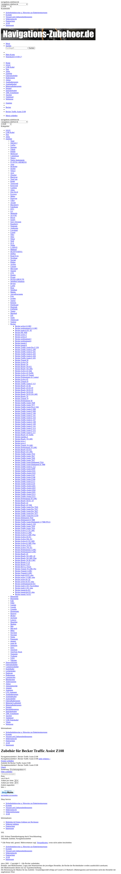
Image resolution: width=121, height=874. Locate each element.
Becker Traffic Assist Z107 (25, 475)
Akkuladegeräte (11, 686)
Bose (12, 288)
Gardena (13, 188)
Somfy (12, 220)
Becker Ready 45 (21, 554)
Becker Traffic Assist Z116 (25, 484)
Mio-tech (13, 628)
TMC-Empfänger (12, 714)
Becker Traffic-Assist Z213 (25, 494)
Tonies (12, 311)
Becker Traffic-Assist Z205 (25, 492)
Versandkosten (42, 843)
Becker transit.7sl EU (23, 594)
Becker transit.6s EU (23, 590)
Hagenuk (13, 307)
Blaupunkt (14, 596)
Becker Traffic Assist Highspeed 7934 (29, 462)
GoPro (12, 145)
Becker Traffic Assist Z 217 (25, 433)
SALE (8, 130)
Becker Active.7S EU (23, 545)
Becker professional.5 (23, 339)
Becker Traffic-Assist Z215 (25, 496)
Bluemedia (14, 599)
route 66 (13, 643)
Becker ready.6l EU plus (24, 575)
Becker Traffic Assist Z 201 (25, 352)
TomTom (13, 650)
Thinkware (14, 320)
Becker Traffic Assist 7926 (25, 458)
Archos (13, 264)
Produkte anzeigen (8, 774)
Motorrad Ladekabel (13, 703)
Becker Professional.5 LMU (25, 550)
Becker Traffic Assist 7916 (25, 528)
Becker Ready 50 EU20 (24, 392)
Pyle (12, 296)
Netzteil (8, 707)
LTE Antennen (11, 692)
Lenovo (13, 620)
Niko (12, 235)
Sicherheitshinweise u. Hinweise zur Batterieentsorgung (26, 13)
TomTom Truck (16, 652)
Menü (8, 44)
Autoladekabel (11, 697)
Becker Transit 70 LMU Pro (25, 569)
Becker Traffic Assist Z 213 (25, 428)
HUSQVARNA (16, 252)
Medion (13, 624)
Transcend (14, 183)
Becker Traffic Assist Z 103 (25, 418)
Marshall (13, 313)
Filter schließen (6, 772)
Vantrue (13, 322)
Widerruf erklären (12, 824)
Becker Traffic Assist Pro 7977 (26, 513)
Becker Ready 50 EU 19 (24, 501)
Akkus (8, 684)
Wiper (12, 239)
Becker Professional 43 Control (27, 377)
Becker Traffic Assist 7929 (25, 526)
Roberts (13, 303)
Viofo (12, 318)
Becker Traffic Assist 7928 (25, 403)
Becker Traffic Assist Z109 (25, 479)
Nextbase (13, 258)
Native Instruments (17, 160)
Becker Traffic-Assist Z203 (25, 488)
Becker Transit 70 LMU (24, 445)
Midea (12, 196)
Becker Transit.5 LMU (23, 571)
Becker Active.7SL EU (23, 548)
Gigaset (13, 267)
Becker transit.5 (21, 343)
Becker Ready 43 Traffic (24, 435)
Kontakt (9, 15)
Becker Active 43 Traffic (24, 373)
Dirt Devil (14, 192)
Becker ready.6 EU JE (23, 330)
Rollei (12, 181)
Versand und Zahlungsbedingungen (19, 17)
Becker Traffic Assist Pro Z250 (26, 516)
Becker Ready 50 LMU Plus (26, 558)
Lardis (12, 286)
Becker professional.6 (23, 341)
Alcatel (13, 203)
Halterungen (10, 675)
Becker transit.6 (21, 345)
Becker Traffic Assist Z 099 (25, 411)
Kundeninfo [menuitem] (24, 17)
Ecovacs (13, 194)
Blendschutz (10, 680)
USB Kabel (10, 132)
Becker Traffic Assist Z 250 (25, 524)
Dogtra (13, 275)
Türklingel (9, 718)
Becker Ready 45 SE (23, 386)
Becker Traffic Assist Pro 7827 (26, 511)
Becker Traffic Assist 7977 (25, 405)
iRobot (12, 616)
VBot (12, 201)
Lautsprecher (10, 677)
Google (13, 607)
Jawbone (13, 618)
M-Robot (13, 166)
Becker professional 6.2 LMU (26, 328)
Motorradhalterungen (13, 705)
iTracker (13, 175)
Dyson (12, 277)
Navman (13, 635)
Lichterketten (10, 671)
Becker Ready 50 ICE (23, 367)
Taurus (12, 301)
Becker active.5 (21, 335)
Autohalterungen (12, 694)
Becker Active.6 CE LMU (25, 541)
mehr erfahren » (44, 759)
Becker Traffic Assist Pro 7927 (26, 509)
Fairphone (14, 207)
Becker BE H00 (21, 333)
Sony (12, 648)
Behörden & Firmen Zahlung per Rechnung (22, 822)
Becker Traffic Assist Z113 (25, 482)
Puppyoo (13, 198)
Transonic (14, 654)
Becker (13, 324)
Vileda (12, 149)
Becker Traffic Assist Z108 (25, 477)
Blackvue (13, 177)
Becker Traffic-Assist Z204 (25, 490)
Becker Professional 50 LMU (26, 499)
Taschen (9, 716)
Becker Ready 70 (21, 396)
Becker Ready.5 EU (22, 565)
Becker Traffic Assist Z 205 (25, 358)
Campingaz (14, 156)
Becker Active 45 (21, 379)
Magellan (13, 622)
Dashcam (9, 673)
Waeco (12, 158)
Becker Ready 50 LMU (24, 369)
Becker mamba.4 (21, 437)
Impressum (10, 25)
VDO (12, 658)
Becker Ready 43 (21, 503)
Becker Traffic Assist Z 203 (25, 354)
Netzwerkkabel (11, 662)
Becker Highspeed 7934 (24, 518)
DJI (11, 315)
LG (11, 211)
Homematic (14, 611)
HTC (12, 209)
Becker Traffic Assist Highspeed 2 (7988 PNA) (32, 522)
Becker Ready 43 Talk (23, 505)
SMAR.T (13, 143)
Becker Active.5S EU (23, 537)
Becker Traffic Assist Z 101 (25, 416)
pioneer (13, 641)
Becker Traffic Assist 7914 (25, 454)
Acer (12, 173)
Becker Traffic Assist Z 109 (25, 424)
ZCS (12, 243)
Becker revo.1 (20, 441)
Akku (8, 137)
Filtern (3, 767)
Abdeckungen (11, 682)
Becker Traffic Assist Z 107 (25, 420)
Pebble (12, 152)
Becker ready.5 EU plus (24, 588)
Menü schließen (11, 116)
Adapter (9, 688)
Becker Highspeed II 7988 (25, 520)
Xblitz (12, 245)
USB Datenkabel (12, 720)
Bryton (13, 284)
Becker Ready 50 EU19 (24, 390)
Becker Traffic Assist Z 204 (25, 356)
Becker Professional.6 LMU (25, 552)
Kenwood (14, 186)
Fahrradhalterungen (13, 701)
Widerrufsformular (12, 812)
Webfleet (13, 290)
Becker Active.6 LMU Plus (25, 543)
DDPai (13, 254)
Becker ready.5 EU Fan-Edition (27, 586)
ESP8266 (13, 309)
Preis (3, 776)
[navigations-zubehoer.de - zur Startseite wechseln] (48, 40)
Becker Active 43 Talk (23, 371)
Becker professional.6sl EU (25, 584)
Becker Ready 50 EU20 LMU (26, 394)
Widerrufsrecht (11, 19)
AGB (8, 23)
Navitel (13, 260)
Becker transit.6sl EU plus (25, 592)
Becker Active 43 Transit (24, 375)
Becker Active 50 (21, 362)
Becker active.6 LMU (23, 326)
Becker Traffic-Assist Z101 (25, 471)
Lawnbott (14, 230)
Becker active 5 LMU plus (25, 577)
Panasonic (14, 639)
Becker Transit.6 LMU (23, 573)
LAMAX (13, 247)
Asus (12, 164)
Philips (12, 262)
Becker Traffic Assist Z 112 (25, 467)
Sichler (13, 169)
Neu (7, 135)
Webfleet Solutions (17, 281)
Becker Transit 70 (21, 398)
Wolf (12, 241)
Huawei (13, 614)
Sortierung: (5, 769)
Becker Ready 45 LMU (24, 452)
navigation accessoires (9, 795)
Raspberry (14, 224)
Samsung (13, 645)
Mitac (12, 631)
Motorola (13, 213)
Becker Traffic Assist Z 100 (25, 413)
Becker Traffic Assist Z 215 (25, 430)
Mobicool (14, 154)
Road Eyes (14, 256)
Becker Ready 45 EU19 (24, 388)
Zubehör (9, 139)
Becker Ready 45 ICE (23, 450)
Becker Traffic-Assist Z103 (25, 473)
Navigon (13, 633)
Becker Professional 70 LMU (26, 447)
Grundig (13, 609)
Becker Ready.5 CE (22, 562)
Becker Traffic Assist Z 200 (25, 350)
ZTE (12, 273)
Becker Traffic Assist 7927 (25, 460)
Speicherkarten (11, 711)
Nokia (12, 637)
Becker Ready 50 (21, 364)
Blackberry (14, 205)
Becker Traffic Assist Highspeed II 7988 (30, 464)
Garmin (13, 605)
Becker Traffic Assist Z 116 (25, 426)
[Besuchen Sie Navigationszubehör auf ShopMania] (7, 793)
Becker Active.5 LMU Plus (25, 535)
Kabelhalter (10, 669)
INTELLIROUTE (17, 279)
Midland (13, 249)
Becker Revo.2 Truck (23, 567)
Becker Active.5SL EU (23, 539)
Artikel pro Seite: (7, 781)
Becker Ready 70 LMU (24, 439)
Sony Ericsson (15, 222)
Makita (13, 292)
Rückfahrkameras (12, 709)
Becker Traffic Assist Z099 (25, 469)
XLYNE (13, 215)
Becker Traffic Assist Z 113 (25, 384)
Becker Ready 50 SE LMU (25, 560)
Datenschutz (10, 21)
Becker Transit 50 (21, 360)
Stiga (12, 237)
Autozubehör (10, 699)
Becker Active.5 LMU (23, 533)
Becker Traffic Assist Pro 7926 (26, 507)
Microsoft (14, 269)
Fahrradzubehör (11, 665)
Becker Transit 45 (21, 381)
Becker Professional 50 (23, 401)
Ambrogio (14, 228)
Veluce (12, 171)
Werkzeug (9, 724)
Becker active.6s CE (22, 579)
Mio (11, 626)
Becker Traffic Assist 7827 (25, 456)
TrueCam (13, 179)
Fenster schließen (7, 761)
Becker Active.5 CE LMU (25, 530)
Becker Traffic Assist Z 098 (25, 409)
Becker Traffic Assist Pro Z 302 (27, 407)
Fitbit (12, 603)
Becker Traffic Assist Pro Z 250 (27, 347)
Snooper (13, 147)
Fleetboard (14, 305)
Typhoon (13, 656)
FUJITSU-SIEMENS (18, 162)
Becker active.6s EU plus (24, 582)
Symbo (13, 298)
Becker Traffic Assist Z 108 (25, 422)
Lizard (12, 232)
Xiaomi (13, 271)
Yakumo (13, 660)
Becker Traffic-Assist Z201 (25, 486)
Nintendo (13, 226)
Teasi (12, 141)
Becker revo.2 (20, 443)
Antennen (9, 690)
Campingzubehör (12, 667)
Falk (12, 601)
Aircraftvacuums (16, 294)
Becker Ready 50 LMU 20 (25, 556)
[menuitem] (63, 13)
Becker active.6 (21, 337)
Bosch (12, 218)
